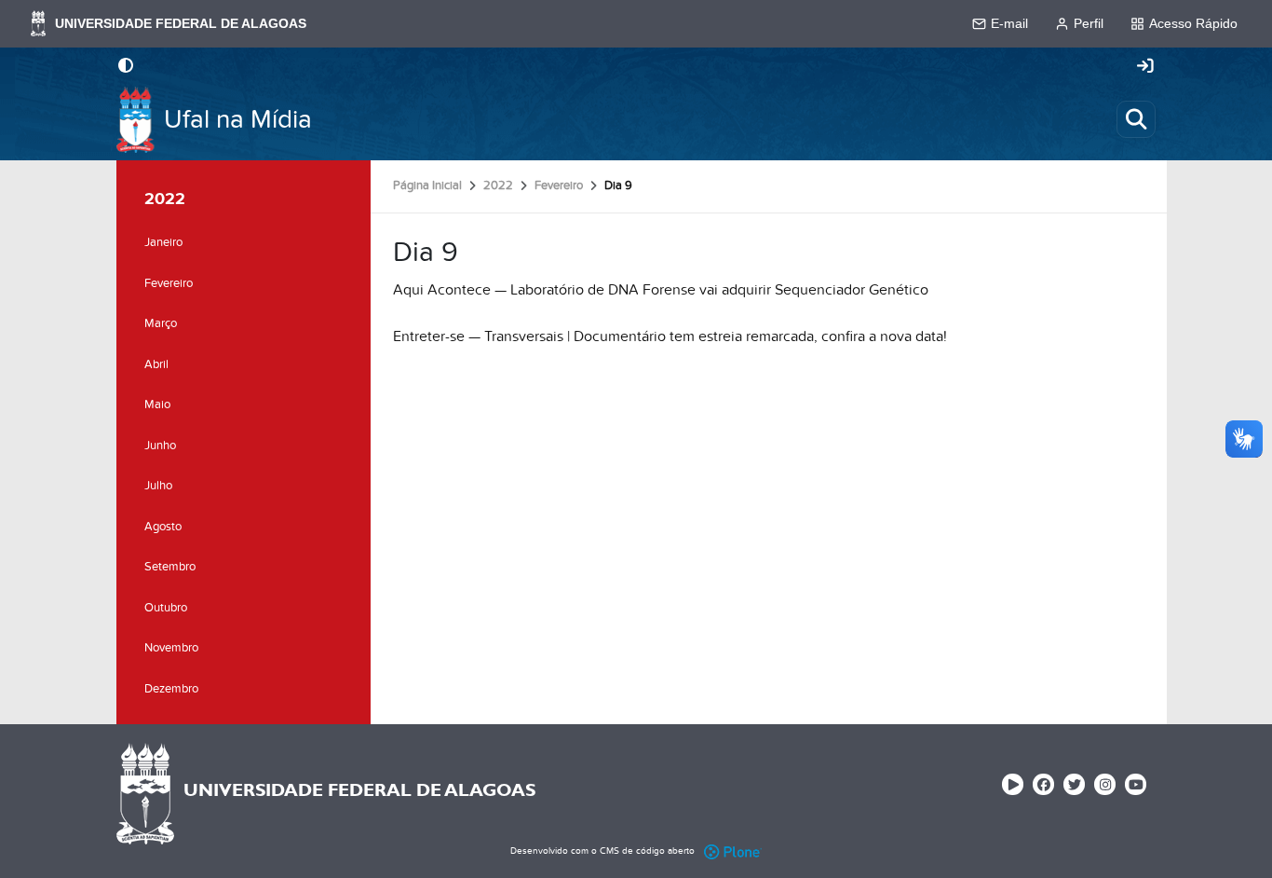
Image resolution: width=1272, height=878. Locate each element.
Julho (158, 485)
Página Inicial (427, 185)
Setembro (170, 566)
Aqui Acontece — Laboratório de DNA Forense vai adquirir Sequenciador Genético (660, 290)
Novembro (171, 647)
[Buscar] (1136, 119)
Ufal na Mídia (238, 119)
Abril (156, 364)
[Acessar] (1145, 67)
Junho (160, 445)
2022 (498, 185)
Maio (157, 404)
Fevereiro (559, 185)
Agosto (163, 526)
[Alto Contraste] (125, 67)
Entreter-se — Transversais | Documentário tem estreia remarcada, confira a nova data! (670, 336)
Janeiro (163, 242)
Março (160, 323)
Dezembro (171, 688)
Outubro (165, 607)
